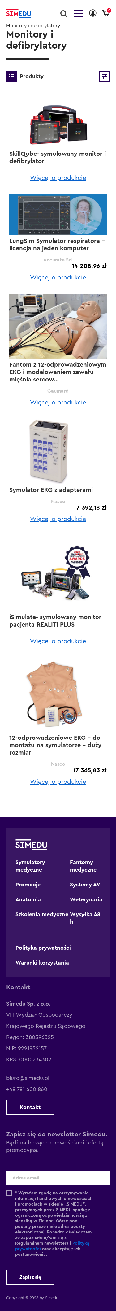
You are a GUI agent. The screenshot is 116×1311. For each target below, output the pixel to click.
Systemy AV (85, 884)
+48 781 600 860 (26, 1089)
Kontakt (30, 1107)
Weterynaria (86, 899)
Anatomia (28, 899)
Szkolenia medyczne (41, 914)
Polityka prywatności (43, 948)
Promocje (28, 884)
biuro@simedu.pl (27, 1078)
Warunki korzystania (42, 962)
